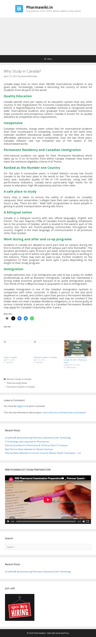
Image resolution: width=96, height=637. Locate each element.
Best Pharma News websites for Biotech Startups (29, 449)
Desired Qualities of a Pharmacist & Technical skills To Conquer (36, 445)
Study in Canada (10, 357)
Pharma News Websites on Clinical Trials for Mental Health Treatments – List (43, 453)
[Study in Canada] (17, 348)
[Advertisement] (48, 36)
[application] (48, 499)
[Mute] (83, 521)
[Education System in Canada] (47, 348)
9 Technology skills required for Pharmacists (27, 441)
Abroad (10, 379)
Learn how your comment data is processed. (64, 412)
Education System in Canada (45, 357)
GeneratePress (62, 633)
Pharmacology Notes (17, 382)
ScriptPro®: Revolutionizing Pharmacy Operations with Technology (38, 437)
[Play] (8, 521)
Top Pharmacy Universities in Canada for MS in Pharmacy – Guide (76, 360)
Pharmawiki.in (39, 7)
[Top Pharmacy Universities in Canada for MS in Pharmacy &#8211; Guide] (77, 348)
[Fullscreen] (87, 521)
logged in (21, 406)
